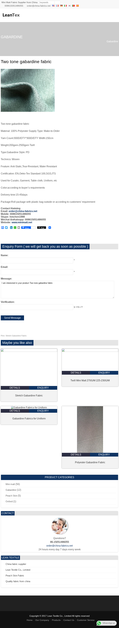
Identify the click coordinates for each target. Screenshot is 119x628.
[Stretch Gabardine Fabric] (29, 351)
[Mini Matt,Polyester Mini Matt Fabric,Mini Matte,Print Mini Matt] (11, 18)
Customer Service (86, 620)
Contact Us (68, 620)
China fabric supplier (16, 564)
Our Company (42, 620)
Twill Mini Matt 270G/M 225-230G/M (90, 380)
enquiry (43, 387)
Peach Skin (11, 495)
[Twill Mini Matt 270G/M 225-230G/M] (90, 351)
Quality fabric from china (18, 581)
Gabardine (112, 41)
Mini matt (10, 484)
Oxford (9, 501)
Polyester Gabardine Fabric (90, 462)
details (15, 387)
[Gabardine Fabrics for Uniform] (29, 407)
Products (56, 620)
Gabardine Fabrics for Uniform (29, 418)
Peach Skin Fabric (15, 575)
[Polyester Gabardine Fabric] (90, 452)
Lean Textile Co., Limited (18, 569)
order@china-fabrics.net (39, 6)
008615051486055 (14, 6)
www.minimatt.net (22, 222)
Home (30, 620)
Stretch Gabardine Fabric (14, 336)
